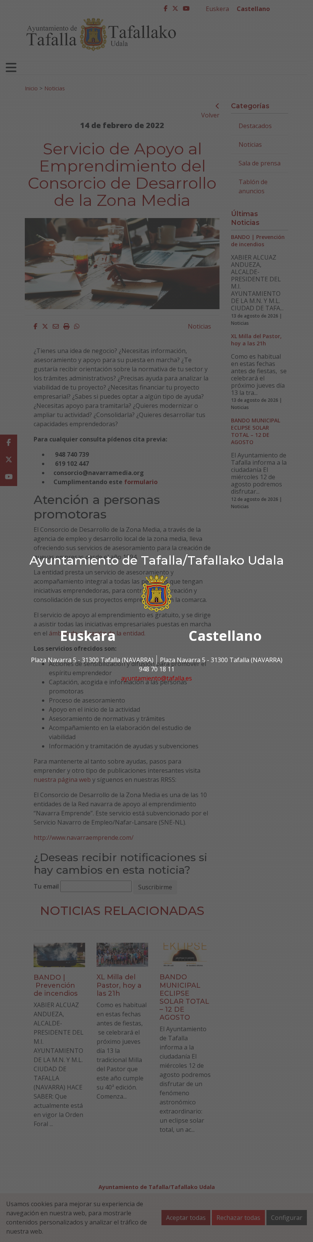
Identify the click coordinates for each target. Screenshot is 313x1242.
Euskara (88, 635)
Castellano (225, 635)
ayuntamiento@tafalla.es (156, 678)
